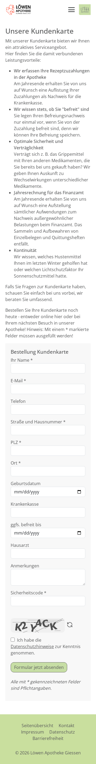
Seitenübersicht (37, 725)
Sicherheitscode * (28, 593)
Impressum (32, 732)
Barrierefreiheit (48, 738)
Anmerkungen (25, 566)
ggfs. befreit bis (26, 525)
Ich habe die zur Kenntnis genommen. (46, 646)
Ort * (16, 463)
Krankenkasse (25, 504)
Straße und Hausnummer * (38, 422)
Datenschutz (62, 732)
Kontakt (66, 725)
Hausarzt (20, 545)
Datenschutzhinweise (32, 646)
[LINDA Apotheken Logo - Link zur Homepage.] (85, 9)
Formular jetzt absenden (39, 667)
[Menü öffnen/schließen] (71, 9)
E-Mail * (18, 381)
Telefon (18, 401)
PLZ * (16, 442)
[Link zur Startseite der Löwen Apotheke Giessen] (18, 9)
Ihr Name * (22, 360)
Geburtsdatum (26, 483)
